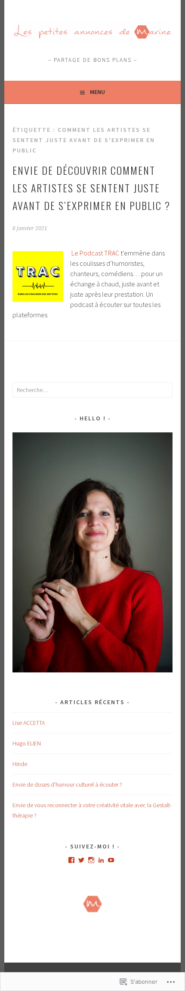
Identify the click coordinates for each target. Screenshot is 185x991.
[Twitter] (81, 860)
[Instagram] (91, 860)
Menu (97, 92)
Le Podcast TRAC (95, 253)
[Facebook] (71, 860)
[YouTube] (111, 860)
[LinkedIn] (101, 860)
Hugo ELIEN (26, 743)
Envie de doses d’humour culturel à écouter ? (67, 784)
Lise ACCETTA (28, 723)
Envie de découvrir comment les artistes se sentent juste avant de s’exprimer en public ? (91, 187)
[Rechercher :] (92, 390)
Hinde (19, 764)
